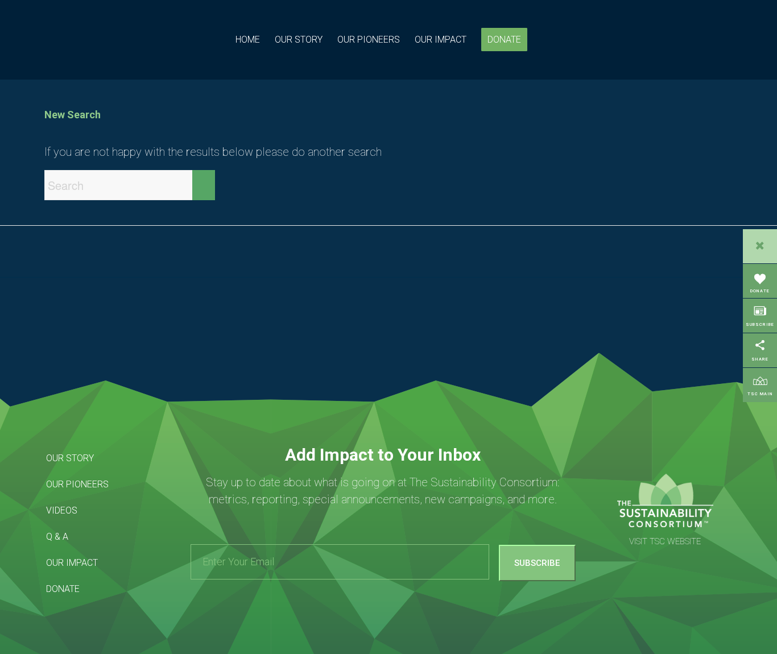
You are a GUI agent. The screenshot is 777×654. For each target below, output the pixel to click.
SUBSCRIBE (760, 324)
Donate (63, 588)
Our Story (70, 458)
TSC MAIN (760, 393)
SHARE (759, 359)
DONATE (760, 290)
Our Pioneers (77, 484)
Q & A (57, 536)
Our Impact (72, 562)
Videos (61, 510)
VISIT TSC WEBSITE (665, 541)
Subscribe (537, 563)
